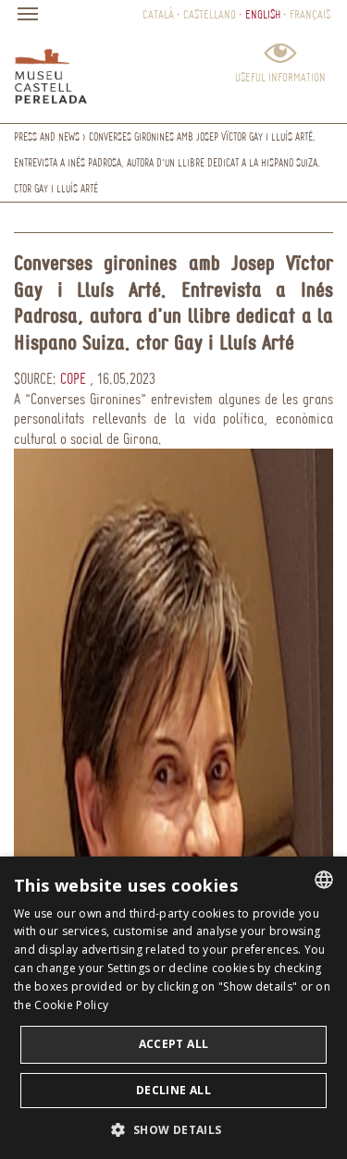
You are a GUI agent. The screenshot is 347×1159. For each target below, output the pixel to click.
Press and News (47, 136)
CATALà (158, 13)
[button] (173, 1129)
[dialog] (173, 1008)
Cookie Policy (71, 1005)
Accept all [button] (174, 1044)
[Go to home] (51, 72)
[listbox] (324, 879)
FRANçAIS (310, 13)
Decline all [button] (173, 1090)
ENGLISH (262, 13)
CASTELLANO (209, 13)
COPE (71, 378)
